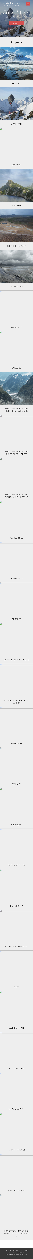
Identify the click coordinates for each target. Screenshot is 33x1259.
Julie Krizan (23, 1250)
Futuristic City (16, 865)
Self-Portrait (16, 1028)
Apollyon (16, 124)
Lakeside (16, 368)
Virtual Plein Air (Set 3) (16, 660)
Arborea (16, 619)
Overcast (16, 327)
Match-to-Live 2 (16, 1150)
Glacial (16, 83)
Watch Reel (16, 23)
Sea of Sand (16, 578)
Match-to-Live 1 (16, 1190)
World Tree (16, 538)
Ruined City (16, 906)
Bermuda (16, 784)
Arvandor (16, 825)
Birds (16, 987)
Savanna (16, 165)
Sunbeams (16, 743)
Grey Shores (16, 287)
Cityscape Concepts (16, 947)
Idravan (16, 205)
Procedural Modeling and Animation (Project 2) (17, 1233)
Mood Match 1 (16, 1068)
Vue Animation (16, 1109)
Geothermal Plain (16, 246)
